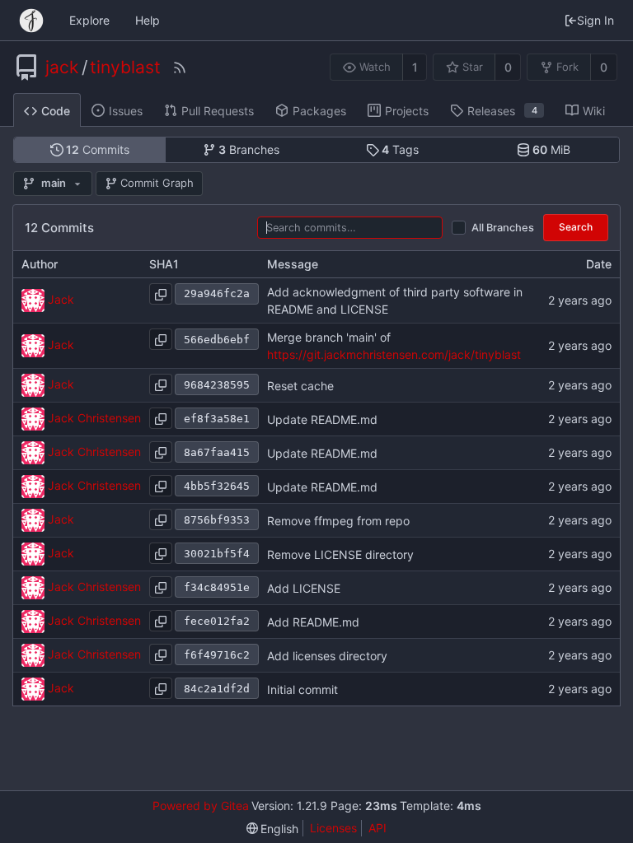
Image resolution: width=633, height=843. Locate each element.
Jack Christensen (94, 418)
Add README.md (313, 622)
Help (147, 20)
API (377, 828)
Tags (400, 149)
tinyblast (125, 67)
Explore (89, 20)
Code (55, 111)
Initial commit (302, 689)
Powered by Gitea (200, 806)
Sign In (595, 20)
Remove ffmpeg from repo (338, 521)
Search (576, 227)
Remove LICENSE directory (340, 554)
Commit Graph (157, 182)
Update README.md (322, 419)
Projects (407, 111)
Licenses (333, 828)
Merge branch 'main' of (329, 337)
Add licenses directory (327, 656)
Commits (97, 149)
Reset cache (300, 386)
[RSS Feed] (179, 67)
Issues (126, 111)
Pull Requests (217, 111)
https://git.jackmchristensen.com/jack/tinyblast (394, 354)
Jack (61, 299)
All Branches (502, 227)
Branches (248, 149)
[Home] (31, 20)
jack (61, 67)
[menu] (272, 829)
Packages (319, 111)
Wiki (594, 111)
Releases (502, 111)
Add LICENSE (303, 588)
